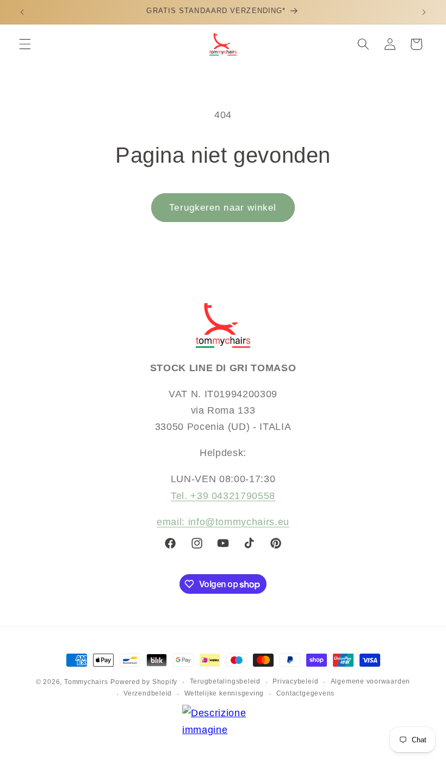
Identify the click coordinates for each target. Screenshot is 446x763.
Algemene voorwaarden (370, 681)
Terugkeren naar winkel (222, 207)
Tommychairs (86, 682)
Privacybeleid (295, 681)
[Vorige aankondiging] (22, 12)
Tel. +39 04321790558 (223, 495)
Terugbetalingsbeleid (225, 681)
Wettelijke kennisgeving (224, 693)
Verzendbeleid (147, 693)
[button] (25, 44)
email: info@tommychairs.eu (223, 521)
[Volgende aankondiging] (424, 12)
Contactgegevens (305, 693)
